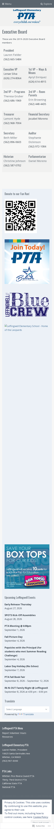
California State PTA (12, 783)
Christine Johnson (14, 161)
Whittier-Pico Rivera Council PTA (18, 776)
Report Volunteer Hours (14, 732)
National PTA (8, 787)
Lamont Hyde (12, 118)
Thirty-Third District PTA (14, 779)
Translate (28, 714)
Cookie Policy (40, 817)
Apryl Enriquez (38, 77)
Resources (7, 736)
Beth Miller (10, 137)
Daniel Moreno (38, 161)
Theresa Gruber (13, 96)
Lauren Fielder (12, 54)
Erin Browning (37, 99)
